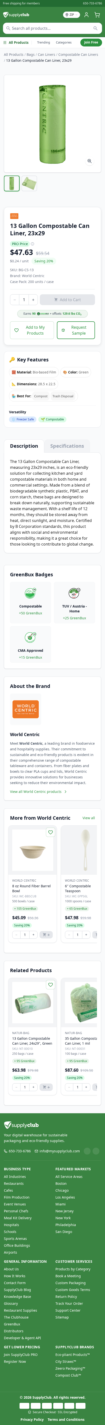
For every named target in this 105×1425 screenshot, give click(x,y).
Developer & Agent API (22, 1338)
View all (89, 818)
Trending (43, 42)
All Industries (15, 1176)
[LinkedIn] (87, 1151)
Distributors (13, 1331)
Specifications (67, 446)
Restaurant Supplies (20, 1310)
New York (63, 1218)
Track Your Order (69, 1303)
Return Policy (66, 1296)
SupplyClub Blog (17, 1289)
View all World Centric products (36, 791)
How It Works (14, 1276)
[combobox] (52, 28)
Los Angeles (65, 1197)
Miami (60, 1204)
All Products (19, 42)
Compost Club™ (68, 1375)
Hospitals (11, 1224)
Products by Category (72, 1269)
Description (24, 446)
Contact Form (15, 1282)
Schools (10, 1231)
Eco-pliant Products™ (72, 1354)
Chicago (62, 1190)
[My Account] (86, 15)
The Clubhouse (16, 1317)
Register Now (15, 1361)
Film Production (17, 1197)
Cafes (8, 1190)
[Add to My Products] (50, 832)
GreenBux (12, 1324)
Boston (61, 1183)
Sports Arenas (15, 1238)
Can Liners (46, 54)
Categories (64, 42)
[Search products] (95, 28)
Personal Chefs (16, 1211)
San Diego (63, 1231)
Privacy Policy (32, 1419)
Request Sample (78, 330)
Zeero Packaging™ (70, 1368)
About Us (11, 1269)
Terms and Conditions (66, 1419)
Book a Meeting (68, 1276)
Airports (10, 1252)
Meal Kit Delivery (18, 1218)
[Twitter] (96, 1151)
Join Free (91, 42)
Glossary (11, 1303)
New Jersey (64, 1211)
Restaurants (14, 1183)
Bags (31, 54)
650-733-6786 (92, 3)
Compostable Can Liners (78, 54)
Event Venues (15, 1204)
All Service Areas (69, 1176)
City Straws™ (65, 1361)
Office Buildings (17, 1245)
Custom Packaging (70, 1282)
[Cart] (97, 15)
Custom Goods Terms (72, 1289)
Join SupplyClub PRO (21, 1354)
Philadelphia (65, 1224)
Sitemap (62, 1317)
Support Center (68, 1310)
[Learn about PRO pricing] (32, 244)
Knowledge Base (17, 1296)
